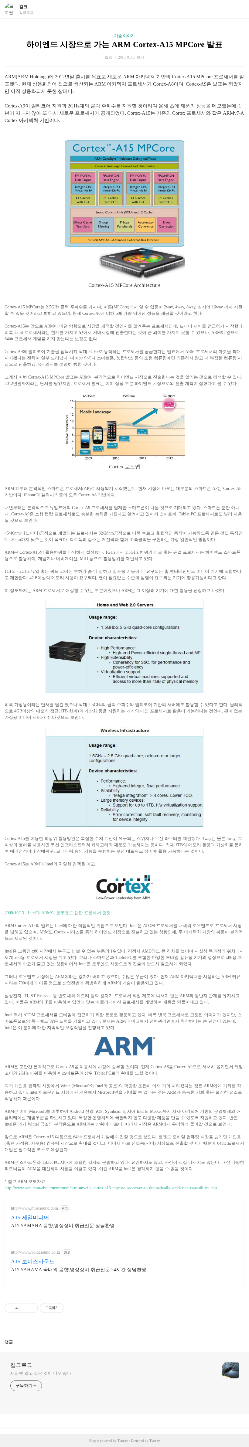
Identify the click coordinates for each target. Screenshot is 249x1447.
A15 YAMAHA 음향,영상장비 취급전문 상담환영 (63, 1225)
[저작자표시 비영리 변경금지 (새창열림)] (72, 1308)
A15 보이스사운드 (33, 1261)
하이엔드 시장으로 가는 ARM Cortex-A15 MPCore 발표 (124, 44)
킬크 (23, 7)
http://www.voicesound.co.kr (35, 1252)
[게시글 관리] (31, 1308)
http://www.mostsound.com (34, 1208)
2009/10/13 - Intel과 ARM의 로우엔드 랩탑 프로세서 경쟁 (58, 913)
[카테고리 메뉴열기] (238, 9)
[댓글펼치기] (15, 1342)
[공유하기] (23, 1308)
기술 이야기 (124, 35)
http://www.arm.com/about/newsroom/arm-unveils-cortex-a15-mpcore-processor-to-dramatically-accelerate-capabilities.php (111, 1188)
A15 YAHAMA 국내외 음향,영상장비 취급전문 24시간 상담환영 (78, 1269)
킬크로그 (21, 1365)
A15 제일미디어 (30, 1217)
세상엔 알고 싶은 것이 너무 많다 (40, 1373)
